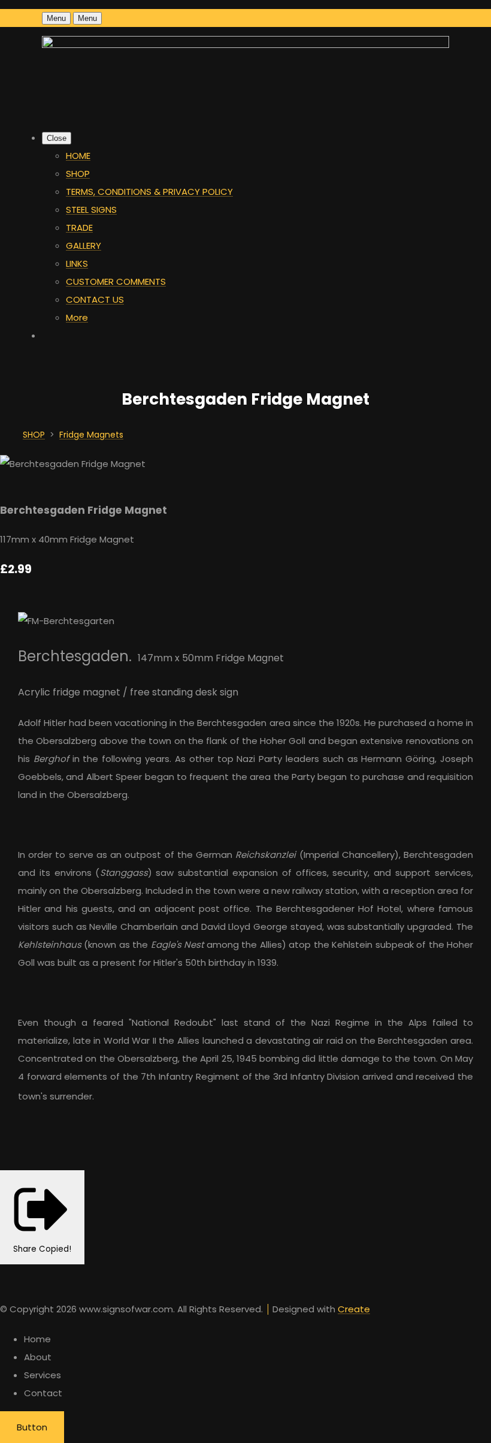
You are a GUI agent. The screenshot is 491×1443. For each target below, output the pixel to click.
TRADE (79, 227)
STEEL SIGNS (91, 209)
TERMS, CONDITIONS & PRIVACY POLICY (149, 191)
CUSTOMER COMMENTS (116, 281)
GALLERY (83, 245)
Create (354, 1309)
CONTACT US (95, 299)
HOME (78, 155)
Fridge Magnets (91, 435)
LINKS (77, 263)
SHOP (78, 173)
